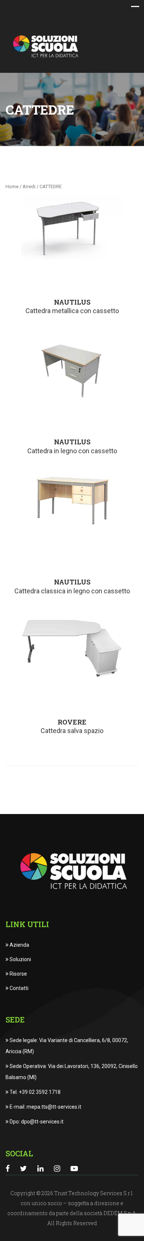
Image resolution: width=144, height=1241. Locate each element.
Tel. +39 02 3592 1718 (34, 1092)
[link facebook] (8, 1168)
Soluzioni (19, 959)
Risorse (17, 974)
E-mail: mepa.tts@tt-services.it (44, 1107)
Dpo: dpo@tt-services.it (36, 1122)
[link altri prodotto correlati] (72, 227)
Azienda (18, 945)
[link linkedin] (40, 1168)
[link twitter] (23, 1168)
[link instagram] (57, 1168)
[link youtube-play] (74, 1168)
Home (12, 186)
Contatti (18, 988)
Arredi (29, 186)
